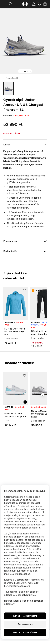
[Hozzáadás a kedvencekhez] (24, 291)
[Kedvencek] (39, 4)
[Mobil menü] (5, 4)
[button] (25, 71)
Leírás (6, 144)
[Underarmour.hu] (25, 4)
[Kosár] (45, 4)
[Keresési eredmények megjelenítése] (10, 4)
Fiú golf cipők (12, 78)
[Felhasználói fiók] (34, 4)
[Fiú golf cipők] (4, 78)
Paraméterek (10, 241)
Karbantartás (10, 251)
